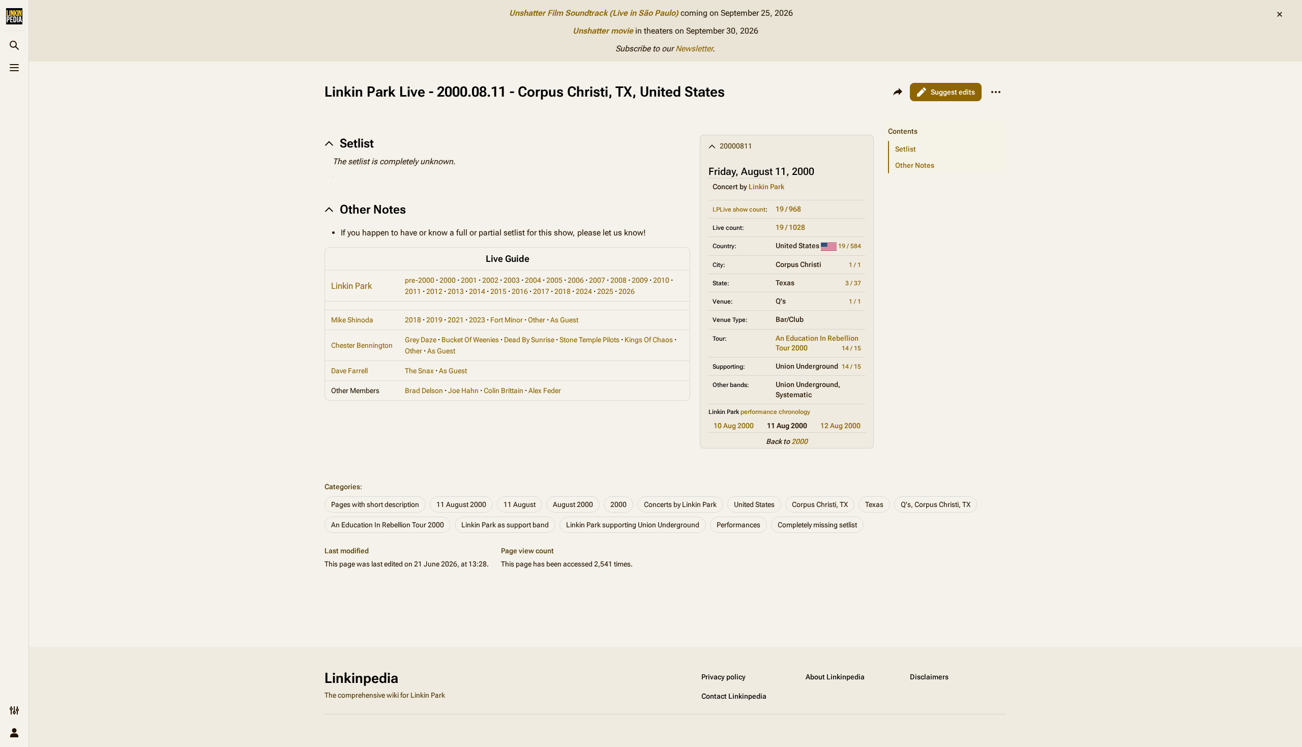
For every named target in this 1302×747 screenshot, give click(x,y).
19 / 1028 (790, 227)
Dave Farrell (349, 371)
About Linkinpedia (835, 677)
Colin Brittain (503, 390)
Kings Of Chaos (649, 340)
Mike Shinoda (352, 320)
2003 (512, 280)
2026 (626, 291)
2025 (605, 291)
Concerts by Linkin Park (680, 504)
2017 (541, 291)
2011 (413, 291)
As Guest (564, 320)
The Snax (419, 371)
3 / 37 (853, 283)
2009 (640, 280)
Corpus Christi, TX (820, 504)
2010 (661, 280)
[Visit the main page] (14, 16)
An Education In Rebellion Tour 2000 (387, 525)
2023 (477, 320)
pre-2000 (419, 280)
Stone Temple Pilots (589, 340)
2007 (597, 280)
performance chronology (775, 411)
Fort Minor (506, 320)
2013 (456, 291)
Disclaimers (929, 677)
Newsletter (694, 48)
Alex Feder (544, 390)
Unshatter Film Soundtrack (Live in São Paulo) (593, 13)
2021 (456, 320)
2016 (520, 291)
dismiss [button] (1280, 14)
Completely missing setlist (817, 525)
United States (754, 504)
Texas (874, 504)
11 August (520, 504)
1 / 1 (855, 264)
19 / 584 (849, 246)
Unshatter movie (603, 31)
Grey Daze (420, 340)
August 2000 (573, 504)
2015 (498, 291)
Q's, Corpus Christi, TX (935, 504)
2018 (562, 291)
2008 (618, 280)
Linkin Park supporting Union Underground (632, 525)
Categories (342, 487)
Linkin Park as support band (505, 525)
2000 (799, 441)
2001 (469, 280)
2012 (434, 291)
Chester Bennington (362, 345)
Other (536, 320)
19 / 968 (788, 209)
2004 (533, 280)
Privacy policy (723, 677)
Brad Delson (424, 390)
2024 (584, 291)
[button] (945, 121)
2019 (434, 320)
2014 (477, 291)
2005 (554, 280)
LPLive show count (739, 209)
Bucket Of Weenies (470, 340)
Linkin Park (766, 187)
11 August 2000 (461, 504)
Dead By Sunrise (529, 340)
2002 (490, 280)
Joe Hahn (463, 390)
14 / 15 (851, 348)
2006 (576, 280)
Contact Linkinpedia (733, 696)
